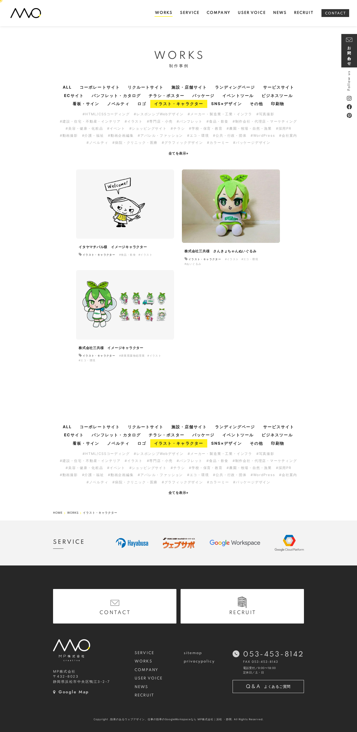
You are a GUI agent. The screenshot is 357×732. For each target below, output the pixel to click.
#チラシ (178, 128)
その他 (256, 103)
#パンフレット (190, 121)
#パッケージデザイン (251, 142)
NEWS (141, 687)
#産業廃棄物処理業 (132, 355)
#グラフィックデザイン (182, 142)
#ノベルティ (97, 142)
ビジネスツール (277, 95)
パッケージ (203, 95)
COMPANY (146, 670)
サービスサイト (279, 87)
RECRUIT (144, 695)
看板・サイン (86, 103)
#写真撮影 (265, 114)
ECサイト (74, 95)
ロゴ (141, 103)
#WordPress (263, 135)
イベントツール (238, 95)
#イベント (116, 128)
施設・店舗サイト (189, 87)
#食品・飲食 (217, 121)
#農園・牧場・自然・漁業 (249, 128)
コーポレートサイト (100, 87)
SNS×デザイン (226, 103)
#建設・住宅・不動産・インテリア (90, 121)
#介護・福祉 (93, 135)
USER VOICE (149, 678)
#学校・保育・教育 (205, 128)
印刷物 (277, 103)
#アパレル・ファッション (160, 135)
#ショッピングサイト (148, 128)
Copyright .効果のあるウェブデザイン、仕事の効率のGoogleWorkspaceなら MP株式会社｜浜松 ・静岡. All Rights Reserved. (179, 719)
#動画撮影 (69, 135)
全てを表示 (179, 153)
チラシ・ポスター (167, 95)
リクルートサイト (146, 87)
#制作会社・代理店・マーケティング (265, 121)
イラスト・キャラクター (178, 103)
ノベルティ (118, 103)
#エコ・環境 (198, 135)
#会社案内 (288, 135)
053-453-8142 (273, 654)
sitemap (193, 653)
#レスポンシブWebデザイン (158, 114)
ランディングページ (235, 87)
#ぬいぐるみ (193, 263)
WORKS (143, 661)
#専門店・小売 (160, 121)
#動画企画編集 (121, 135)
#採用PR (283, 128)
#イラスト (134, 121)
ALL (67, 87)
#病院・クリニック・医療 (135, 142)
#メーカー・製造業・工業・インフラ (220, 114)
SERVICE (144, 653)
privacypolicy (199, 661)
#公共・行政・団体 (229, 135)
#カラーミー (218, 142)
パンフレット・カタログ (116, 95)
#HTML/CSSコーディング (106, 114)
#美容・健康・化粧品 (84, 128)
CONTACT (335, 13)
